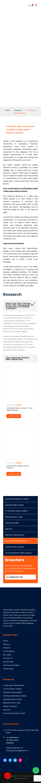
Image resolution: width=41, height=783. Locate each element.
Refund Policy (8, 662)
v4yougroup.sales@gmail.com (17, 751)
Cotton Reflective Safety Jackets (18, 553)
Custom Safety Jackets (14, 547)
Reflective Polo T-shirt (13, 517)
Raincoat (8, 529)
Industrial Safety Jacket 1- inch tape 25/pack (19, 409)
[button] (13, 416)
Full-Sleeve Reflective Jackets (17, 499)
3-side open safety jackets (15, 541)
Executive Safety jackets (14, 535)
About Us (6, 644)
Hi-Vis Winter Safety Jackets (16, 511)
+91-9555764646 (12, 740)
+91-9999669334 (12, 738)
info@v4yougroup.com (14, 748)
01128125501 (10, 743)
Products (6, 648)
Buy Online (7, 655)
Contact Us (7, 658)
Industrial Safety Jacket (14, 505)
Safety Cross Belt (12, 523)
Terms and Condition (11, 665)
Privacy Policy (8, 669)
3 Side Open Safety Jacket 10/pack (17, 467)
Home (5, 641)
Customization (9, 651)
